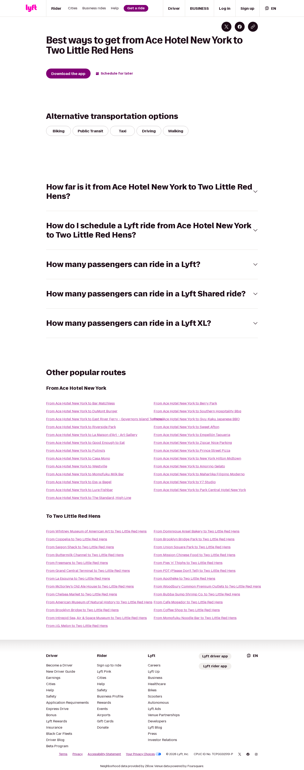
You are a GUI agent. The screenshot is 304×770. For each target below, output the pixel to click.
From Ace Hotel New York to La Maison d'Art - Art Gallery (91, 434)
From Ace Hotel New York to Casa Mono (78, 458)
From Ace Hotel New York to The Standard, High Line (88, 497)
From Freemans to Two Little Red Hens (77, 562)
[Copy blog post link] (253, 27)
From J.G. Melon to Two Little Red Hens (77, 625)
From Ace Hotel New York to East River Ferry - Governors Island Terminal (104, 419)
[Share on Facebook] (240, 27)
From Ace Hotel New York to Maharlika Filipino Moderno (199, 474)
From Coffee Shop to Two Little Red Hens (187, 610)
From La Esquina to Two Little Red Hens (78, 578)
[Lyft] (31, 8)
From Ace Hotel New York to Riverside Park (81, 427)
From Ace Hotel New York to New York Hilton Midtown (197, 458)
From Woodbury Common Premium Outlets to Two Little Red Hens (207, 586)
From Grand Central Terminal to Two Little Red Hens (88, 570)
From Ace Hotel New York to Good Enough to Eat (85, 442)
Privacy (77, 754)
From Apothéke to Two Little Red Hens (184, 578)
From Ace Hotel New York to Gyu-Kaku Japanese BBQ (197, 419)
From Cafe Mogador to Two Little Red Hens (188, 602)
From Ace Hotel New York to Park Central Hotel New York (200, 490)
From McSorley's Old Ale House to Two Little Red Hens (90, 586)
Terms (63, 754)
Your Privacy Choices (140, 754)
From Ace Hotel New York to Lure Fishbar (79, 490)
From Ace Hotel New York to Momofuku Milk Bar (85, 474)
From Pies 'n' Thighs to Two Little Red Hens (188, 562)
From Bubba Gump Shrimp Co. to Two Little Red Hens (197, 594)
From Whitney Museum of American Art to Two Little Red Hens (96, 531)
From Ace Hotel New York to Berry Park (185, 403)
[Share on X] (226, 27)
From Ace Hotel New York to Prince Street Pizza (192, 450)
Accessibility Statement (104, 754)
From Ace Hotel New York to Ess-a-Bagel (78, 482)
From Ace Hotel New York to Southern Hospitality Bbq (197, 411)
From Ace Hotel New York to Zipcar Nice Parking (193, 442)
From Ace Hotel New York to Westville (76, 466)
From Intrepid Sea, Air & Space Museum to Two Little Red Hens (96, 618)
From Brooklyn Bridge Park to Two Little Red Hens (194, 539)
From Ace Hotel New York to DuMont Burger (81, 411)
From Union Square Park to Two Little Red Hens (192, 547)
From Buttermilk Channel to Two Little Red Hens (85, 555)
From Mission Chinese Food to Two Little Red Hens (194, 555)
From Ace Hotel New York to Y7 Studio (185, 482)
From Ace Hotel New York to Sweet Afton (186, 427)
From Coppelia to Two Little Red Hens (76, 539)
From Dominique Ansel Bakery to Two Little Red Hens (196, 531)
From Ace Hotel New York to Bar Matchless (80, 403)
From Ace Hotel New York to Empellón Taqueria (192, 434)
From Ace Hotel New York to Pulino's (75, 450)
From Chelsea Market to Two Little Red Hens (81, 594)
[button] (152, 191)
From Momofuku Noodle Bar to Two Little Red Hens (195, 618)
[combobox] (270, 8)
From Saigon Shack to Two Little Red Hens (80, 547)
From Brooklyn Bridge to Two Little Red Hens (82, 610)
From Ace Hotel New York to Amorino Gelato (189, 466)
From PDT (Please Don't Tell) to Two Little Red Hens (195, 570)
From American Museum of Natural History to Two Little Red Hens (99, 602)
